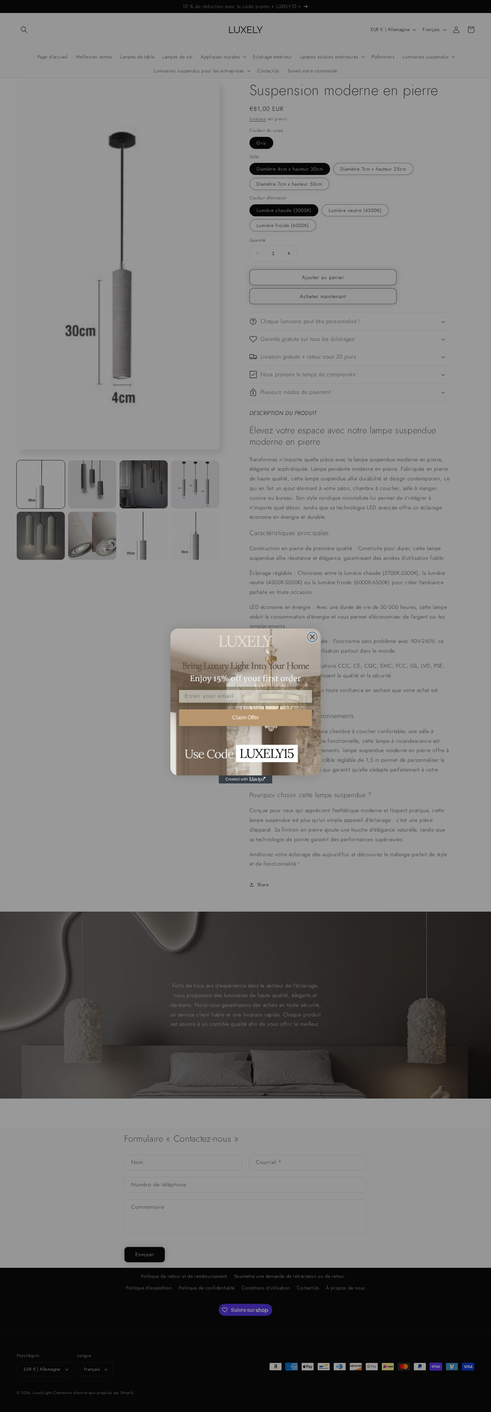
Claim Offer (245, 717)
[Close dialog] (312, 637)
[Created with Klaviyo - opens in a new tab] (245, 779)
